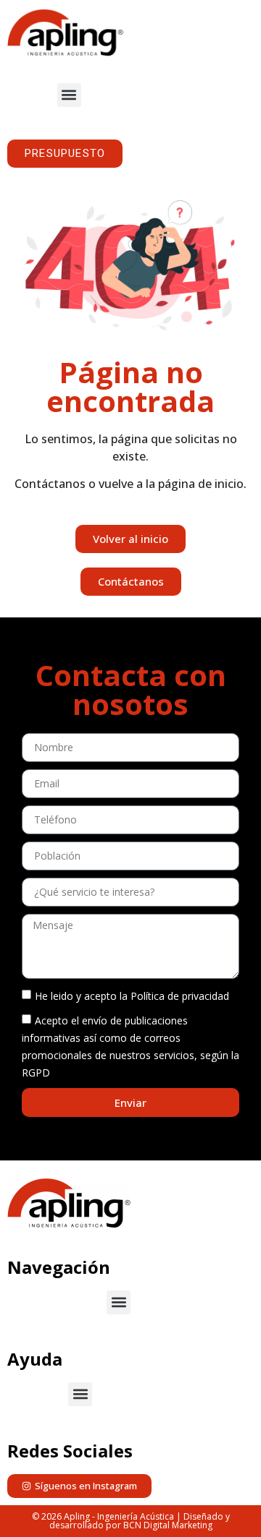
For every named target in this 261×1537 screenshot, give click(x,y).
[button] (69, 95)
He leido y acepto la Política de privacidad (132, 996)
